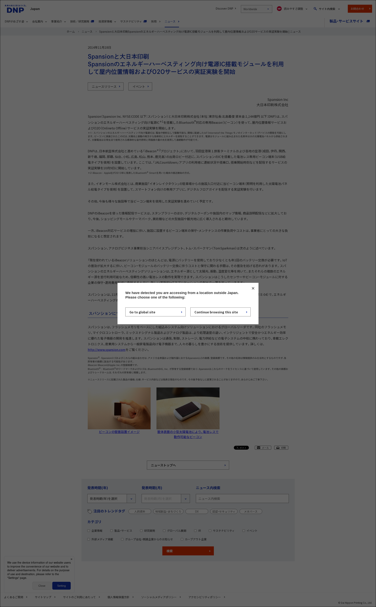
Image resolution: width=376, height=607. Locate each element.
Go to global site (142, 312)
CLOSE (253, 288)
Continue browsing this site (216, 312)
